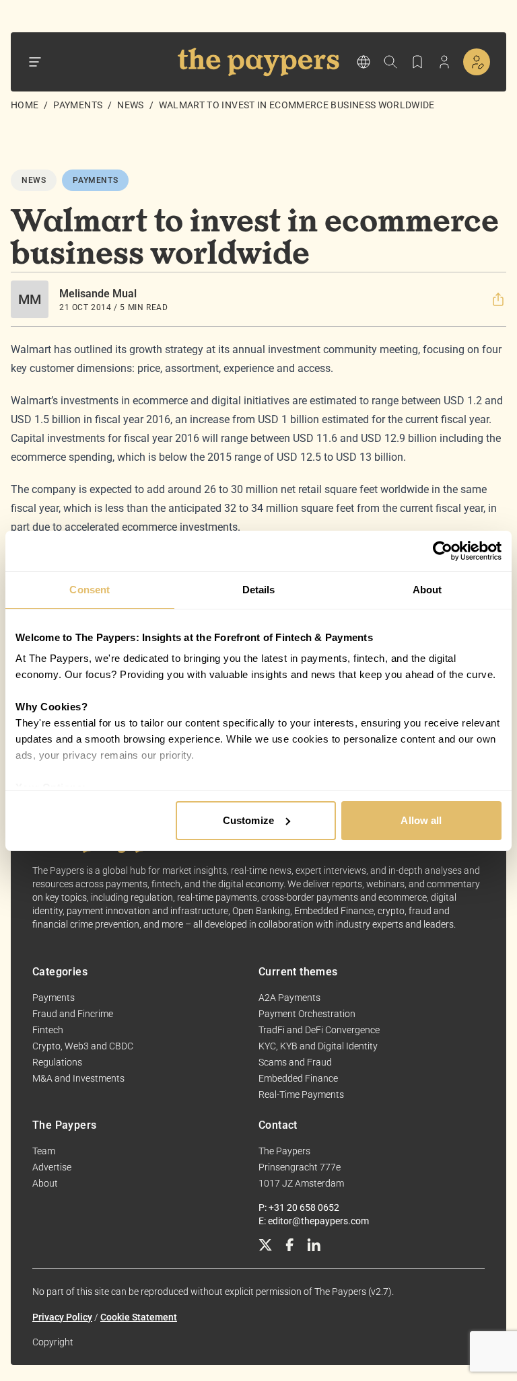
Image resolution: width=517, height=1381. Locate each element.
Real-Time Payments (301, 1094)
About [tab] (427, 589)
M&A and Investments (78, 1078)
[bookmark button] (417, 62)
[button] (498, 299)
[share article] (498, 299)
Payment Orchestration (306, 1013)
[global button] (363, 62)
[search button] (390, 62)
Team (43, 1151)
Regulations (57, 1062)
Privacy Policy (62, 1317)
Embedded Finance (298, 1078)
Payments (77, 105)
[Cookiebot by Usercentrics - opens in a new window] (443, 551)
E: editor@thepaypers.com (313, 1221)
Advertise (51, 1167)
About (45, 1183)
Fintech (47, 1029)
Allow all (421, 820)
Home (24, 105)
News (130, 105)
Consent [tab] (89, 589)
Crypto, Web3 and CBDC (82, 1046)
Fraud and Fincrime (72, 1013)
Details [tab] (258, 589)
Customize (248, 820)
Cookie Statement (138, 1317)
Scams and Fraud (295, 1062)
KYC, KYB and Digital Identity (318, 1046)
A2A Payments (289, 997)
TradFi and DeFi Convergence (319, 1029)
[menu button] (35, 62)
